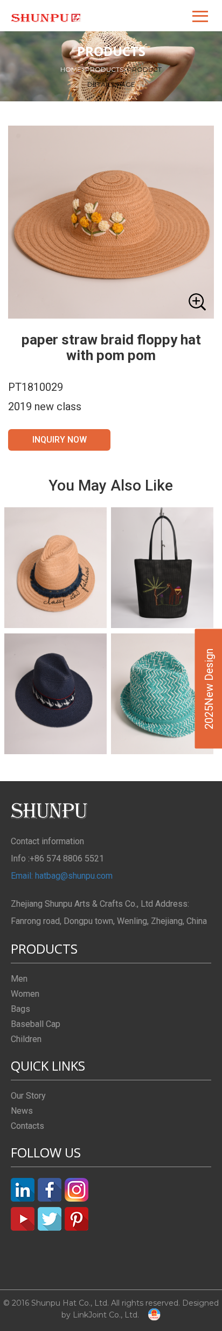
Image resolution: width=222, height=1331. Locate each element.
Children (26, 1039)
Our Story (28, 1096)
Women (25, 994)
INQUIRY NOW (59, 440)
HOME (72, 69)
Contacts (27, 1126)
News (22, 1111)
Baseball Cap (35, 1024)
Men (19, 979)
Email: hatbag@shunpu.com (62, 876)
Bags (20, 1009)
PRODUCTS (106, 69)
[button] (201, 15)
